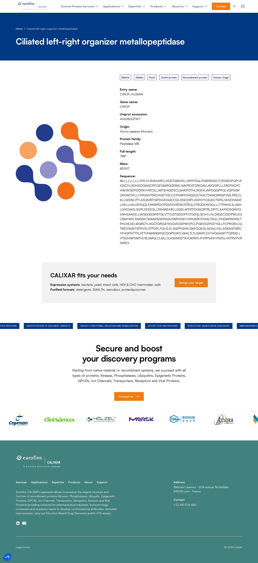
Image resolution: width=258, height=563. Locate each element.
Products (74, 482)
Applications (39, 482)
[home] (32, 6)
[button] (80, 6)
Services (21, 482)
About (88, 482)
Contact (221, 6)
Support (102, 482)
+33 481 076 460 (185, 505)
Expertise (58, 482)
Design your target (191, 282)
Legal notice (23, 547)
